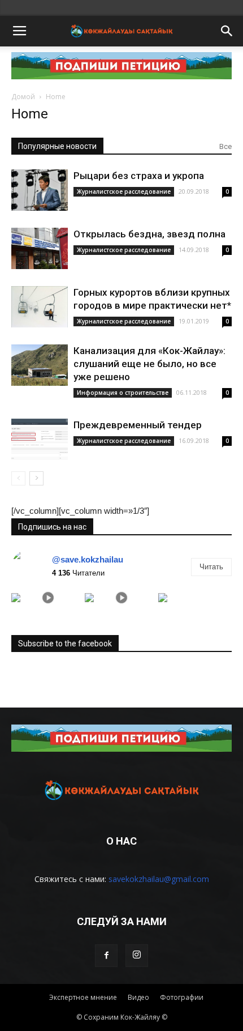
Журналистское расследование (124, 191)
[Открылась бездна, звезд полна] (39, 248)
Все (225, 146)
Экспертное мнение (83, 997)
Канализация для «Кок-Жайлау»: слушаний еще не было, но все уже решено (149, 363)
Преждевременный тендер (137, 425)
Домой (23, 96)
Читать (211, 567)
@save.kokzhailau (87, 559)
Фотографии (181, 997)
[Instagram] (136, 955)
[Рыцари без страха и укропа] (39, 190)
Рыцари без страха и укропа (138, 175)
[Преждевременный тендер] (39, 439)
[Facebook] (106, 955)
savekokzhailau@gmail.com (159, 879)
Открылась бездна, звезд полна (149, 234)
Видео (138, 997)
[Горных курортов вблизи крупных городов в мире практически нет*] (39, 306)
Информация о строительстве (122, 393)
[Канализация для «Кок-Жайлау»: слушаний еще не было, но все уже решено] (39, 365)
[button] (227, 31)
